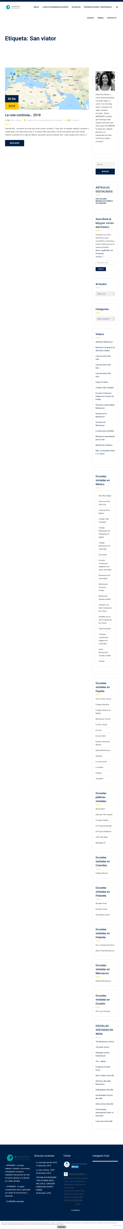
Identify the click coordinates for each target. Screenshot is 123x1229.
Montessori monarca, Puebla (103, 587)
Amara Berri (100, 809)
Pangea (98, 773)
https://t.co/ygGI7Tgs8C (73, 1197)
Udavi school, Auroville (104, 1104)
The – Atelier (101, 1061)
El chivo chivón (101, 725)
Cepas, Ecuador (102, 382)
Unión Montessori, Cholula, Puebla (105, 652)
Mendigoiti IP (101, 843)
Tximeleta (99, 779)
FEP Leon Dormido (103, 1011)
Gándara (99, 756)
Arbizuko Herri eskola (104, 814)
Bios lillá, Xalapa (105, 496)
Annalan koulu (101, 903)
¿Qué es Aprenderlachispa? (55, 7)
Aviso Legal (100, 250)
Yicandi (101, 661)
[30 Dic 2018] (47, 88)
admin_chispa (15, 120)
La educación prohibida (105, 431)
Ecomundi (103, 555)
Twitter (78, 1204)
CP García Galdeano (103, 831)
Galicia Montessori (103, 750)
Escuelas (76, 7)
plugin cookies (118, 1225)
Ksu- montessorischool (105, 945)
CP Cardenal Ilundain (104, 826)
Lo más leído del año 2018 (46, 1162)
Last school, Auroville (104, 1121)
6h (86, 1174)
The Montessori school (105, 1042)
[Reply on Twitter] (65, 1204)
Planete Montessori (103, 981)
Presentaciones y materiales (98, 7)
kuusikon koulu (101, 909)
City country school (103, 699)
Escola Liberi (101, 736)
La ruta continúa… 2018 (23, 115)
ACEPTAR (61, 1227)
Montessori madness (104, 445)
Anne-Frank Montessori (105, 951)
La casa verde (101, 762)
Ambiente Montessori (104, 342)
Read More (14, 143)
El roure (99, 730)
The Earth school (102, 1047)
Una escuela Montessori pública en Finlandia (104, 201)
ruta (39, 120)
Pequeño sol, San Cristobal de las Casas (105, 608)
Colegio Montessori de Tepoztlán (104, 546)
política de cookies (30, 1224)
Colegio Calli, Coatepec (105, 388)
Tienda (100, 18)
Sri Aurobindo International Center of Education (105, 1112)
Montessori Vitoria (103, 719)
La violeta (99, 767)
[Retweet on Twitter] (69, 1204)
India (35, 120)
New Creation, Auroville (105, 1075)
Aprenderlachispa (76, 1174)
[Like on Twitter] (73, 1204)
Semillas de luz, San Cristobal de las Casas (105, 620)
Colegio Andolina (102, 704)
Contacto (112, 18)
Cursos (90, 18)
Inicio (36, 7)
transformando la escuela (52, 120)
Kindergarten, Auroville (104, 1090)
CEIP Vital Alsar (102, 837)
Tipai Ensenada (105, 629)
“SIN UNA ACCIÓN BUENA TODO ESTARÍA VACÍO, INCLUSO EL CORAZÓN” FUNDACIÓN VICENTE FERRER (46, 1183)
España (29, 120)
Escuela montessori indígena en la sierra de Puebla (105, 396)
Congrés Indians (102, 820)
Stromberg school (103, 915)
